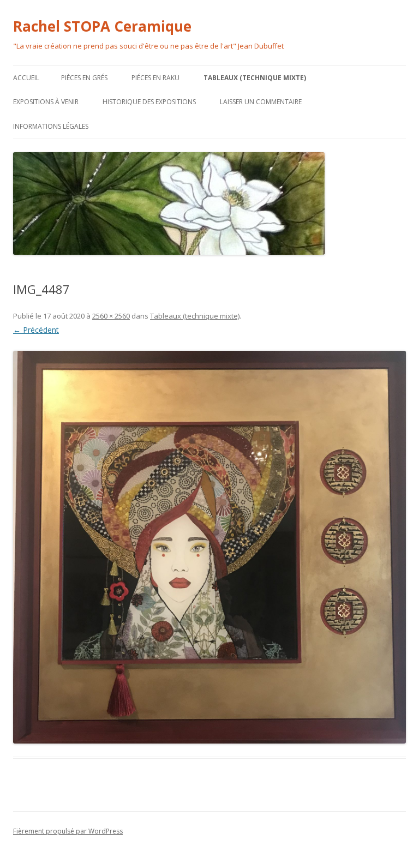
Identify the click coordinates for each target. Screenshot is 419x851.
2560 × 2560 (111, 316)
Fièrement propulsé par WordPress (68, 831)
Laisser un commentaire (261, 101)
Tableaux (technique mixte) (254, 77)
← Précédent (36, 330)
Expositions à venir (46, 101)
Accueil (26, 77)
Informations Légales (50, 126)
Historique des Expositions (149, 101)
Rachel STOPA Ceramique (102, 26)
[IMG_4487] (209, 547)
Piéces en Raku (155, 77)
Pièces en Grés (84, 77)
